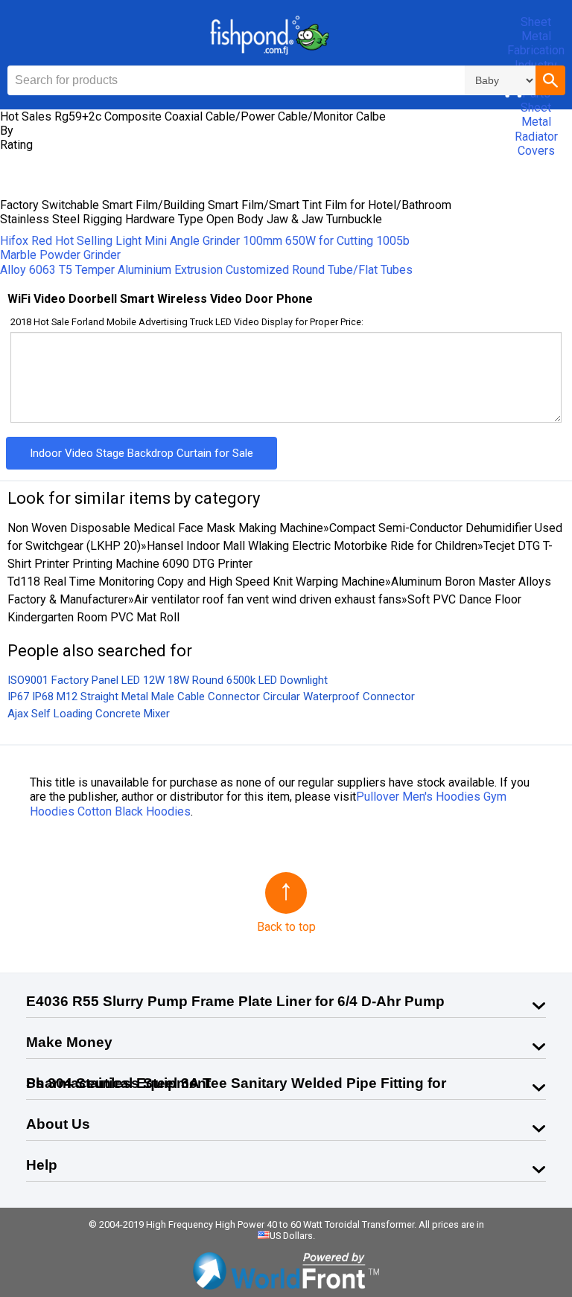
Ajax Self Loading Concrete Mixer (88, 713)
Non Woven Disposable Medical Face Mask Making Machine (165, 528)
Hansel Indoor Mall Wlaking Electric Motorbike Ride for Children (312, 546)
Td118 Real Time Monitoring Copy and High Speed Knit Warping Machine (196, 581)
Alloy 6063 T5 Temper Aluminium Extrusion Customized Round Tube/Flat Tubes (206, 270)
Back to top (286, 927)
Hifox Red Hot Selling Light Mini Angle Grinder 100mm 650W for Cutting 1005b (205, 241)
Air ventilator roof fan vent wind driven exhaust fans (267, 599)
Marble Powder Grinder (60, 255)
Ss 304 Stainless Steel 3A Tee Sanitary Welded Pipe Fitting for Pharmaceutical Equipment (236, 1083)
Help (41, 1165)
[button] (550, 80)
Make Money (69, 1042)
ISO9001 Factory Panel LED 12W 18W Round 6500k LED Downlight (167, 680)
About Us (58, 1124)
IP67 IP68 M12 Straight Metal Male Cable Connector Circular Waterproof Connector (211, 696)
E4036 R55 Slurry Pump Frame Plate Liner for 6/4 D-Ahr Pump (235, 1001)
